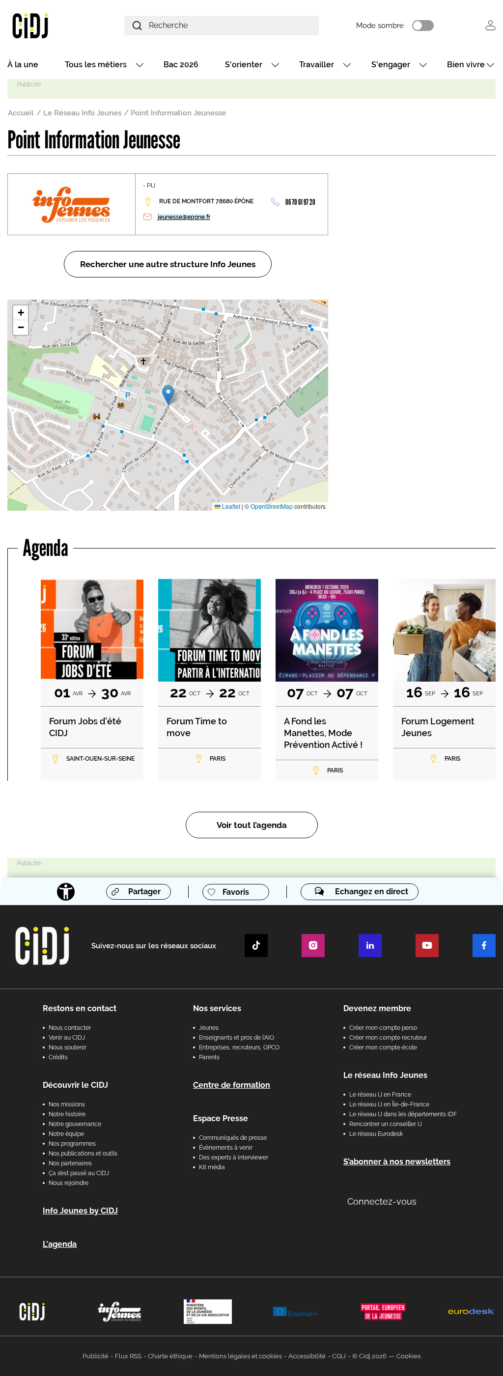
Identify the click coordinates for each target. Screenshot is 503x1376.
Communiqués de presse (233, 1137)
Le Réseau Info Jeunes (82, 113)
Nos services (217, 1008)
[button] (168, 395)
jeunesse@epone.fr (184, 217)
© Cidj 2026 (369, 1356)
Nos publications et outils (83, 1153)
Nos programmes (72, 1143)
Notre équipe (66, 1133)
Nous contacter (70, 1027)
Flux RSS (128, 1356)
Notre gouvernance (75, 1124)
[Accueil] (46, 25)
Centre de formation (231, 1085)
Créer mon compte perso (383, 1027)
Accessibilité (307, 1356)
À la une (22, 64)
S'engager (390, 64)
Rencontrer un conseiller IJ (385, 1124)
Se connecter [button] (490, 25)
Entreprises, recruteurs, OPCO (239, 1047)
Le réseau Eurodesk (376, 1133)
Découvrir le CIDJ (75, 1085)
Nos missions (67, 1104)
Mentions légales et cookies (240, 1356)
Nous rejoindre (68, 1183)
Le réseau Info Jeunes (385, 1075)
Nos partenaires (70, 1163)
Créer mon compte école (383, 1047)
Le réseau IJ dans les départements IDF (403, 1114)
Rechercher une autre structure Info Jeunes (167, 264)
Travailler (316, 64)
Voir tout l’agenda (252, 825)
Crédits (58, 1057)
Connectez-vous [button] (382, 1201)
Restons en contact (79, 1008)
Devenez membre (377, 1008)
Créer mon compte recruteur (388, 1037)
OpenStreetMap (272, 506)
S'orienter (243, 64)
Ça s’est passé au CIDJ (79, 1173)
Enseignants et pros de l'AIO (236, 1037)
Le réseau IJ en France (380, 1094)
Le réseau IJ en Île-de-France (389, 1104)
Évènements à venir (225, 1147)
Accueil (21, 113)
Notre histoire (67, 1114)
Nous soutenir (67, 1047)
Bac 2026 (181, 64)
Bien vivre (466, 64)
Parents (209, 1057)
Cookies (408, 1356)
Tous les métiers (96, 64)
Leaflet (230, 506)
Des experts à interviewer (233, 1157)
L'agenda (60, 1244)
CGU (339, 1356)
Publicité (96, 1356)
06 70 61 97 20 (300, 202)
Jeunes (209, 1027)
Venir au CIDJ (67, 1037)
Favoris (236, 892)
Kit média (212, 1167)
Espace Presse (220, 1118)
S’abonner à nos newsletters (396, 1161)
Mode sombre (380, 25)
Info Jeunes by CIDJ (80, 1210)
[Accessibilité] (66, 892)
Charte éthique (170, 1356)
